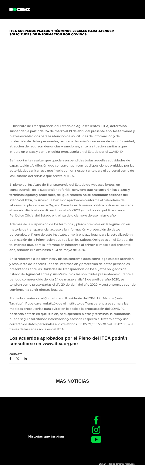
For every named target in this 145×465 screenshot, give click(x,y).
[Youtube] (96, 439)
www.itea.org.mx (61, 343)
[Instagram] (96, 430)
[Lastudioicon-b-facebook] (96, 420)
